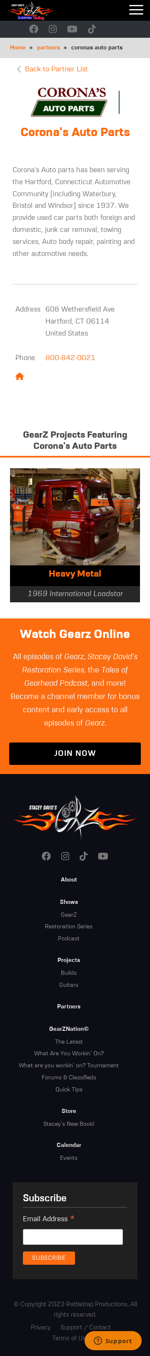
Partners (68, 1007)
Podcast (69, 939)
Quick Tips (68, 1090)
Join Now (75, 753)
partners (48, 48)
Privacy (40, 1327)
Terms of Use (71, 1338)
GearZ (69, 915)
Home (18, 48)
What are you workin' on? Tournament (69, 1066)
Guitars (68, 985)
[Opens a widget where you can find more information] (113, 1341)
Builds (69, 973)
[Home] (41, 10)
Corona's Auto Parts (75, 133)
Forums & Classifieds (69, 1078)
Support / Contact (85, 1327)
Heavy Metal (75, 574)
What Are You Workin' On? (69, 1054)
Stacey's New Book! (69, 1124)
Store (69, 1111)
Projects (69, 960)
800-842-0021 (70, 358)
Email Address (49, 1220)
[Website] (19, 377)
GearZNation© (69, 1029)
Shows (69, 902)
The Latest (69, 1042)
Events (69, 1158)
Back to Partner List (56, 69)
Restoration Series (68, 927)
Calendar (69, 1145)
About (69, 880)
